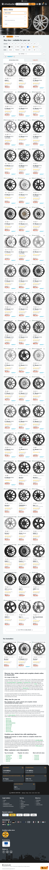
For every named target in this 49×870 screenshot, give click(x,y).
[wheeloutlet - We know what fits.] (8, 4)
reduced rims (26, 688)
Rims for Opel (8, 730)
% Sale (35, 60)
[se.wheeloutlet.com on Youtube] (11, 851)
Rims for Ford (8, 727)
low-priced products (11, 682)
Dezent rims (8, 759)
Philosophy (38, 800)
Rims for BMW (8, 721)
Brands (22, 807)
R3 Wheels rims (9, 758)
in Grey (20, 758)
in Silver (20, 756)
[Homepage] (4, 36)
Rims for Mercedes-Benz (10, 722)
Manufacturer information (8, 806)
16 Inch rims (36, 759)
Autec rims (8, 760)
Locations (38, 803)
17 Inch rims (36, 756)
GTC (4, 801)
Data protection (6, 803)
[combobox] (15, 13)
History (37, 801)
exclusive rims (27, 682)
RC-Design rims (9, 755)
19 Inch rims (36, 758)
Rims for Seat (8, 728)
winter (35, 683)
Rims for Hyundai (9, 731)
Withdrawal (23, 806)
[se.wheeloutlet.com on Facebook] (3, 851)
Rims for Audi (8, 720)
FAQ (21, 800)
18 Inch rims (36, 755)
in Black (20, 755)
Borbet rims (8, 756)
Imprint (4, 800)
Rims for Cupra (9, 725)
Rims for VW (8, 718)
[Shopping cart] (46, 4)
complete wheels (39, 740)
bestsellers (19, 682)
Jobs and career (39, 804)
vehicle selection (12, 715)
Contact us (23, 801)
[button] (10, 798)
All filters (23, 53)
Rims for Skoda (9, 724)
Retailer (22, 803)
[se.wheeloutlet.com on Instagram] (7, 851)
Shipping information (25, 804)
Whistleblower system (7, 804)
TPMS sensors (38, 745)
